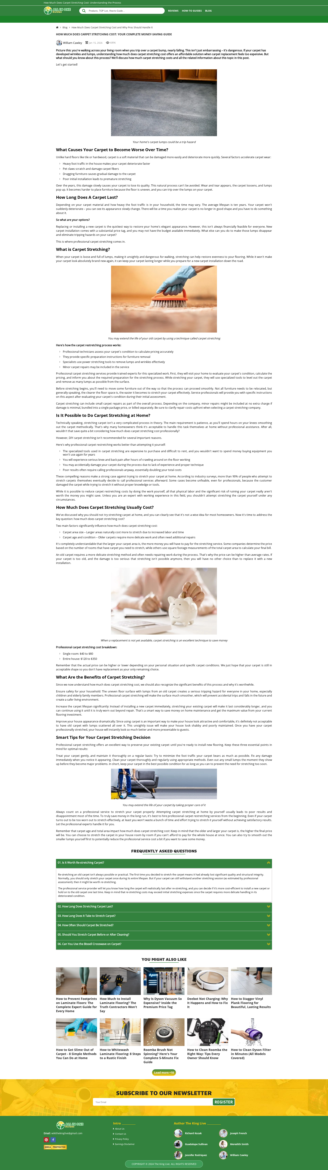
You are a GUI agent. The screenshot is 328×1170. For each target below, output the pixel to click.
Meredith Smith (239, 1144)
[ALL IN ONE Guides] (57, 10)
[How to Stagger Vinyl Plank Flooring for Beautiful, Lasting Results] (251, 994)
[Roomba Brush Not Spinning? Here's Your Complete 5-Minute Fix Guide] (164, 1045)
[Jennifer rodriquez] (178, 1158)
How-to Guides (192, 10)
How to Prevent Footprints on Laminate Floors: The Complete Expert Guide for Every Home (76, 1005)
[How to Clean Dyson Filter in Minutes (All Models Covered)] (251, 1045)
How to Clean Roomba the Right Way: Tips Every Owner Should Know (207, 1054)
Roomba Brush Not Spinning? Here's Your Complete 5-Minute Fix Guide (161, 1056)
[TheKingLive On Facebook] (53, 1139)
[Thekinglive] (57, 27)
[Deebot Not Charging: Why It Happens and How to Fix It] (207, 994)
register (224, 1102)
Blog (208, 10)
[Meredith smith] (223, 1147)
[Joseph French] (223, 1136)
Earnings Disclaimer (125, 1144)
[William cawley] (223, 1158)
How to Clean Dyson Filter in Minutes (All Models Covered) (251, 1054)
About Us (119, 1128)
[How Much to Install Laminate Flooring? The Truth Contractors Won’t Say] (120, 994)
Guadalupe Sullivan (196, 1144)
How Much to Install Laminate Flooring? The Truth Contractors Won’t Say (118, 1005)
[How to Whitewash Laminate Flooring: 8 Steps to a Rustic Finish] (120, 1045)
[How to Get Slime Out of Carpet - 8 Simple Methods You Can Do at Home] (76, 1045)
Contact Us (120, 1133)
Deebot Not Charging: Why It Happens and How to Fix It (207, 1003)
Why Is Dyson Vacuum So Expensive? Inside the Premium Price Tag (163, 1003)
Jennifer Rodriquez (196, 1155)
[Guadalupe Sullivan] (178, 1147)
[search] (83, 11)
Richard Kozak (193, 1133)
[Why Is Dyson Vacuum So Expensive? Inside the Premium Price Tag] (164, 994)
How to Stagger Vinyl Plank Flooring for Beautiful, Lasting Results (251, 1003)
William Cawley (72, 43)
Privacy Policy (122, 1138)
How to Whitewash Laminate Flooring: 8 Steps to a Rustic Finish (120, 1054)
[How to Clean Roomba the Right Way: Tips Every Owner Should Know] (207, 1045)
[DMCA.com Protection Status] (55, 1148)
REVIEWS (173, 10)
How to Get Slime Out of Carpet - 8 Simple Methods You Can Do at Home (76, 1054)
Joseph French (238, 1133)
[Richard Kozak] (178, 1136)
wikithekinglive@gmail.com (66, 1133)
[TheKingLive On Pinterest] (46, 1139)
